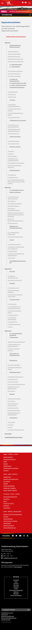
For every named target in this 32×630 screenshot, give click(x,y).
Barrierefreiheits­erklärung (8, 618)
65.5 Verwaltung (11, 391)
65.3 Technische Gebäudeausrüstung (16, 384)
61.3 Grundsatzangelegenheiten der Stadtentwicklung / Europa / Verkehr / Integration (16, 181)
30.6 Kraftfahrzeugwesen (13, 206)
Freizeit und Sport (8, 503)
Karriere (16, 583)
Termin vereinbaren (16, 595)
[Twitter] (16, 536)
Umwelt (5, 483)
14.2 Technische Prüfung (13, 143)
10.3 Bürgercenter (12, 97)
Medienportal (7, 466)
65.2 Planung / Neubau (13, 382)
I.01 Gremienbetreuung (13, 51)
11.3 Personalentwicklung (14, 117)
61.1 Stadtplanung (12, 175)
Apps (16, 581)
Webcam (16, 592)
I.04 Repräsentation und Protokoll (15, 59)
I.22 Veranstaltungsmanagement (15, 71)
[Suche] (28, 610)
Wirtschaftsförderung (9, 528)
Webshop (16, 593)
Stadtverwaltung (8, 457)
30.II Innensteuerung (12, 223)
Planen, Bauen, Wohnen (10, 490)
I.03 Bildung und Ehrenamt (14, 56)
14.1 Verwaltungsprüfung (13, 141)
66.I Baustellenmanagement (14, 398)
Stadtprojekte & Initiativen (10, 468)
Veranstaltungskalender (10, 497)
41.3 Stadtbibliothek (12, 251)
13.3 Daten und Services (13, 133)
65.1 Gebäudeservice (13, 379)
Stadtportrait (7, 477)
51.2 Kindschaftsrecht (13, 315)
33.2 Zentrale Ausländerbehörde (15, 236)
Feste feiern (6, 508)
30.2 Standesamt (11, 201)
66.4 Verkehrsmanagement (14, 410)
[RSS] (27, 536)
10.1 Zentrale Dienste (13, 92)
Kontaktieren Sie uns (7, 613)
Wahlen (5, 464)
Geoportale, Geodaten (9, 488)
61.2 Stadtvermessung (13, 177)
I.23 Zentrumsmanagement (14, 73)
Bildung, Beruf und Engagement (12, 514)
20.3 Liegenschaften (12, 156)
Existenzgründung (8, 525)
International (7, 523)
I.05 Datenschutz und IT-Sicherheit (16, 61)
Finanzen (6, 470)
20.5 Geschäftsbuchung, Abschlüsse (16, 163)
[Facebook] (13, 536)
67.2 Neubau (11, 424)
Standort (5, 516)
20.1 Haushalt (11, 151)
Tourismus (6, 499)
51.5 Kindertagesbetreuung (14, 324)
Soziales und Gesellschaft (10, 479)
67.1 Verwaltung (11, 422)
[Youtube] (20, 536)
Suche (16, 588)
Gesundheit (6, 481)
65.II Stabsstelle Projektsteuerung (15, 377)
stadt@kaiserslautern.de (10, 558)
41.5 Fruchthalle (11, 258)
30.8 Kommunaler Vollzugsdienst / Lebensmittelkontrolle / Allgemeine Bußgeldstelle (16, 214)
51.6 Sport (10, 327)
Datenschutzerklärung (7, 616)
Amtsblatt (16, 580)
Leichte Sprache (5, 619)
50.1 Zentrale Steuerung (13, 288)
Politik (5, 461)
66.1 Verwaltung (11, 401)
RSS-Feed (16, 585)
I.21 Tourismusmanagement (14, 76)
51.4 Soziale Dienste (12, 322)
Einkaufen (6, 505)
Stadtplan (16, 587)
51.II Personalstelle (12, 304)
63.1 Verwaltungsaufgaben (14, 365)
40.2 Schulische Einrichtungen (15, 280)
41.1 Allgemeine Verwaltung (14, 244)
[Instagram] (24, 536)
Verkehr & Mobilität (9, 486)
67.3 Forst (10, 427)
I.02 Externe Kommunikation (14, 54)
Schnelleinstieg (7, 14)
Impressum (4, 614)
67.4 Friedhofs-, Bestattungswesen (16, 429)
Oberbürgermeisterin (9, 459)
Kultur (5, 501)
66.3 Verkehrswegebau (13, 408)
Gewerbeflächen (8, 519)
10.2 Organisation (12, 94)
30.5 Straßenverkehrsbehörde (15, 203)
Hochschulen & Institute (10, 521)
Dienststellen (18, 567)
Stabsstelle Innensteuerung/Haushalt (16, 342)
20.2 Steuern (11, 153)
